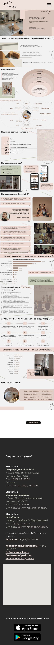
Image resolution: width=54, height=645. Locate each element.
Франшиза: (12, 539)
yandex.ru (41, 507)
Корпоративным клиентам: (22, 545)
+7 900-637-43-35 (19, 504)
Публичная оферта (17, 552)
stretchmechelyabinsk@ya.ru (32, 526)
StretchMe (12, 466)
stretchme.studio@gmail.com (22, 485)
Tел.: (8, 479)
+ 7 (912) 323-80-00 (20, 523)
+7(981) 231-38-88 (20, 479)
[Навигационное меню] (49, 4)
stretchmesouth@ (26, 507)
